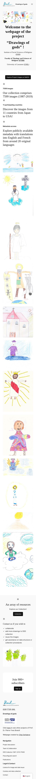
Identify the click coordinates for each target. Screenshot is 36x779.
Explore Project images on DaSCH (18, 77)
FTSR (21, 60)
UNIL (26, 64)
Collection (18, 614)
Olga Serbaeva (24, 735)
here (9, 728)
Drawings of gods (21, 4)
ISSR (18, 54)
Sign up (18, 688)
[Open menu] (32, 4)
